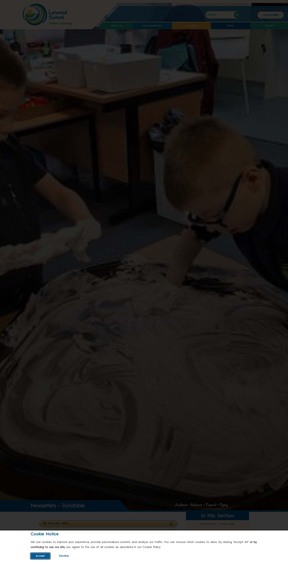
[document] (144, 282)
